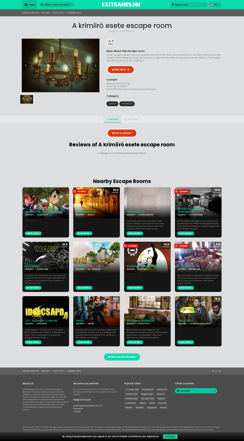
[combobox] (188, 4)
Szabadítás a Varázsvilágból (43, 211)
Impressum (78, 408)
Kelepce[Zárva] (86, 211)
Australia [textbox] (185, 391)
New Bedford (147, 389)
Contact (77, 411)
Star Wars (31, 266)
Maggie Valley (147, 394)
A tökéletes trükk (189, 266)
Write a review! (122, 133)
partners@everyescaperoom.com (88, 405)
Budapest (46, 13)
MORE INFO (119, 69)
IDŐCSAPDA (42, 323)
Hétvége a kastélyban (141, 320)
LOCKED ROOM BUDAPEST (200, 323)
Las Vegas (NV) (147, 398)
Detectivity (58, 13)
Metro (80, 320)
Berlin (152, 403)
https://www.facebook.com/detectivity (136, 89)
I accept (170, 436)
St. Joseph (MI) (132, 389)
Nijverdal (139, 407)
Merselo (129, 407)
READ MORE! (33, 233)
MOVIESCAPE (194, 269)
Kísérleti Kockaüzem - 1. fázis (145, 266)
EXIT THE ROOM (94, 269)
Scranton (161, 394)
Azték (79, 266)
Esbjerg (143, 403)
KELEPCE (91, 215)
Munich (163, 407)
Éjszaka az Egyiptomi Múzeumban (191, 210)
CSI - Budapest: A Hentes (41, 320)
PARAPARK (143, 269)
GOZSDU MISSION (146, 215)
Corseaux (162, 403)
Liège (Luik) (152, 407)
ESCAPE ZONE (42, 269)
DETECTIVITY (128, 31)
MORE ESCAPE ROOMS (122, 356)
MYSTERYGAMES (196, 215)
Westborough (132, 398)
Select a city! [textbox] (181, 5)
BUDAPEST (114, 31)
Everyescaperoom (30, 13)
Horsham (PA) (132, 394)
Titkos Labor (185, 320)
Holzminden (131, 403)
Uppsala (161, 398)
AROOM (91, 323)
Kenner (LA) (162, 389)
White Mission (135, 211)
